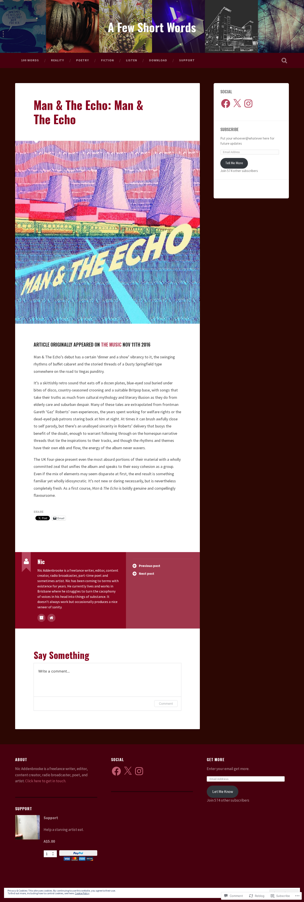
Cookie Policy (82, 893)
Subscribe (229, 129)
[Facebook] (225, 103)
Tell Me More (234, 163)
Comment (166, 703)
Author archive (41, 618)
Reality (57, 60)
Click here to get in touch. (45, 780)
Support (187, 60)
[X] (237, 103)
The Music (111, 344)
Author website (51, 618)
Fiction (107, 60)
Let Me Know (222, 791)
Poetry (82, 60)
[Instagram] (248, 103)
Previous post (149, 566)
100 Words (30, 60)
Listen (131, 60)
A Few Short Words (152, 27)
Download (158, 60)
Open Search (284, 60)
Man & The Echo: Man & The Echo (88, 111)
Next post (146, 573)
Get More (216, 759)
